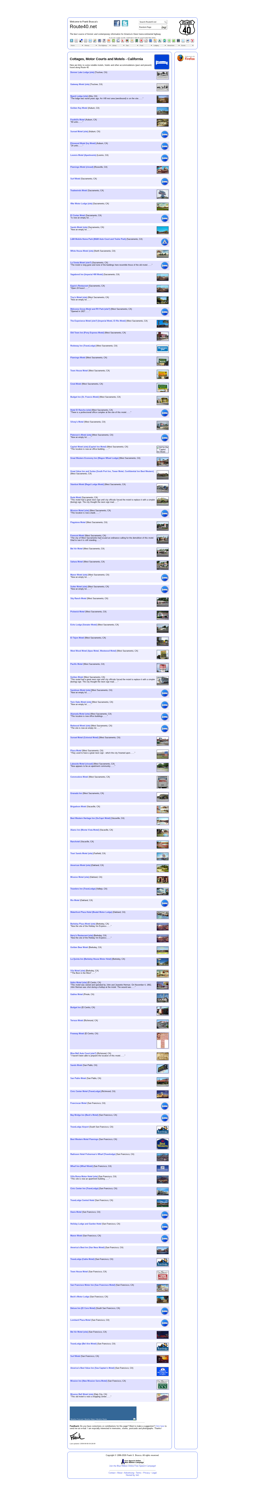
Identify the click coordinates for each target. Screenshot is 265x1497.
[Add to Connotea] (76, 41)
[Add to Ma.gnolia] (132, 41)
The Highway (102, 45)
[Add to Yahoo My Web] (192, 41)
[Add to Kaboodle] (123, 41)
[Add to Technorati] (174, 41)
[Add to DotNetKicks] (95, 41)
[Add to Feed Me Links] (109, 41)
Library (114, 45)
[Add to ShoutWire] (151, 41)
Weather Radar (101, 1419)
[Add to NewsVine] (137, 41)
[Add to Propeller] (141, 41)
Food (141, 45)
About (119, 1473)
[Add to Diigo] (90, 41)
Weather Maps (89, 1419)
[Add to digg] (86, 41)
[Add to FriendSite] (113, 41)
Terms (138, 1473)
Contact (112, 1473)
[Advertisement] (132, 8)
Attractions (170, 45)
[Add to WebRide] (188, 41)
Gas (127, 45)
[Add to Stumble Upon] (165, 41)
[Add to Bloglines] (72, 41)
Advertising (129, 1473)
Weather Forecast (77, 1419)
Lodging (156, 45)
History (87, 45)
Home (73, 45)
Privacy (146, 1473)
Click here (159, 1426)
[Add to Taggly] (169, 41)
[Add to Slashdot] (160, 41)
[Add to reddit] (146, 41)
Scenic (183, 45)
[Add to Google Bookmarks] (118, 41)
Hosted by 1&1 (132, 1475)
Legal (154, 1473)
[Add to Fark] (104, 41)
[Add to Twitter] (183, 41)
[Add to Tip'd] (178, 41)
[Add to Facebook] (100, 41)
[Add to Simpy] (155, 41)
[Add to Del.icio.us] (81, 41)
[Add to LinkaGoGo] (127, 41)
